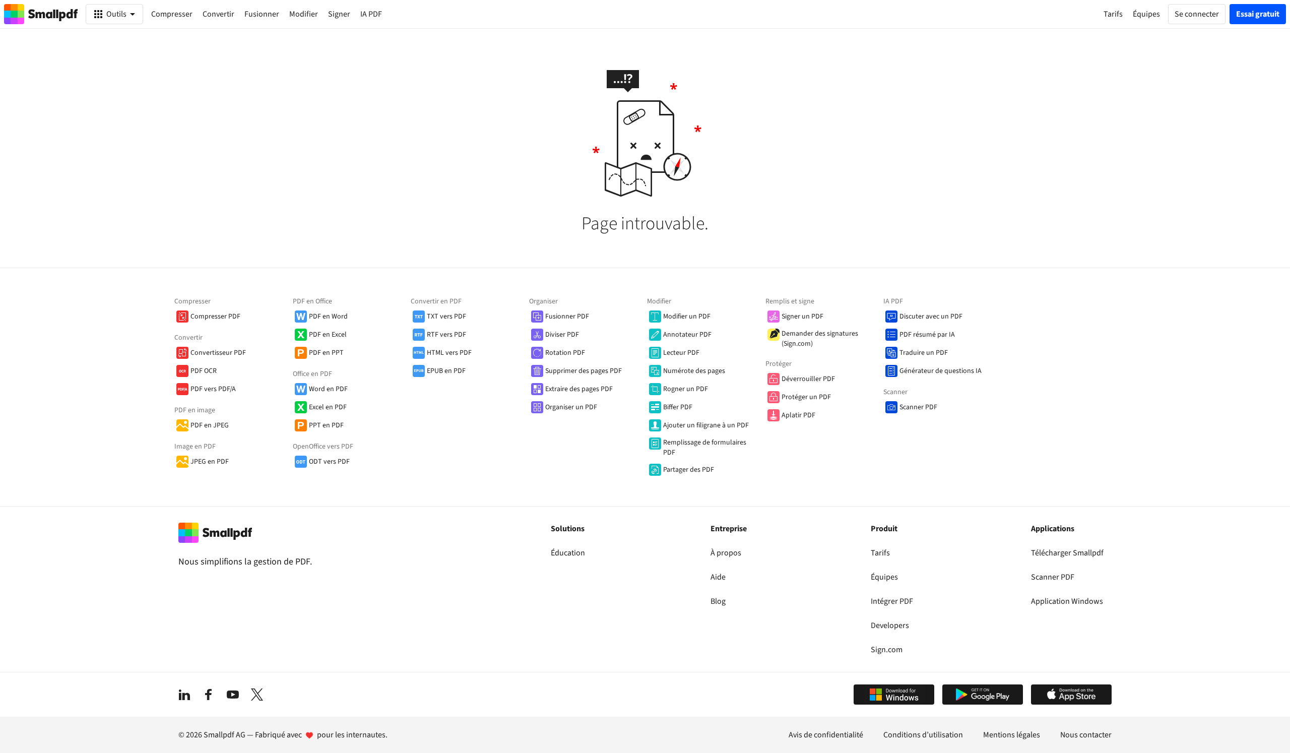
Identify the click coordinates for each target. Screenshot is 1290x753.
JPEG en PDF (209, 462)
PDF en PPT (326, 353)
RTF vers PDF (446, 335)
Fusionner (261, 14)
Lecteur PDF (681, 353)
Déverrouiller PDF (808, 379)
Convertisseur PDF (218, 353)
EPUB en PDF (446, 371)
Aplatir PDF (798, 415)
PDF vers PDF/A (213, 389)
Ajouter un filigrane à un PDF (706, 425)
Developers (890, 625)
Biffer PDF (677, 407)
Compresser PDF (215, 316)
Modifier (303, 14)
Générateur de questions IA (940, 371)
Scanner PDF (918, 407)
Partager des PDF (688, 470)
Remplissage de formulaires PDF (704, 447)
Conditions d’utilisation (923, 734)
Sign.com (886, 649)
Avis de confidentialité (826, 734)
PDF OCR (203, 371)
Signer (339, 14)
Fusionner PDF (567, 316)
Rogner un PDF (685, 389)
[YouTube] (233, 694)
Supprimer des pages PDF (583, 371)
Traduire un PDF (923, 353)
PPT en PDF (326, 425)
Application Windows (1067, 601)
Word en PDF (328, 389)
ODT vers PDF (329, 462)
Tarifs (880, 552)
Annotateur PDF (687, 335)
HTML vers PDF (449, 353)
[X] (257, 694)
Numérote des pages (694, 371)
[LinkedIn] (184, 694)
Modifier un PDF (687, 316)
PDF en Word (328, 316)
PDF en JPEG (209, 425)
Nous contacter (1086, 734)
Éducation (568, 552)
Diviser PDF (562, 335)
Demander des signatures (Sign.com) (820, 339)
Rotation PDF (565, 353)
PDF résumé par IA (927, 335)
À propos (726, 552)
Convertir (218, 14)
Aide (718, 577)
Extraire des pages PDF (579, 389)
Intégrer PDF (892, 601)
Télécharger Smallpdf (1067, 552)
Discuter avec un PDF (930, 316)
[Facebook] (209, 694)
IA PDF (371, 14)
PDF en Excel (328, 335)
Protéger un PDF (806, 397)
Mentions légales (1011, 734)
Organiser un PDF (571, 407)
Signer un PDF (802, 316)
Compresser (171, 14)
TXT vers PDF (446, 316)
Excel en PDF (328, 407)
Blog (718, 601)
